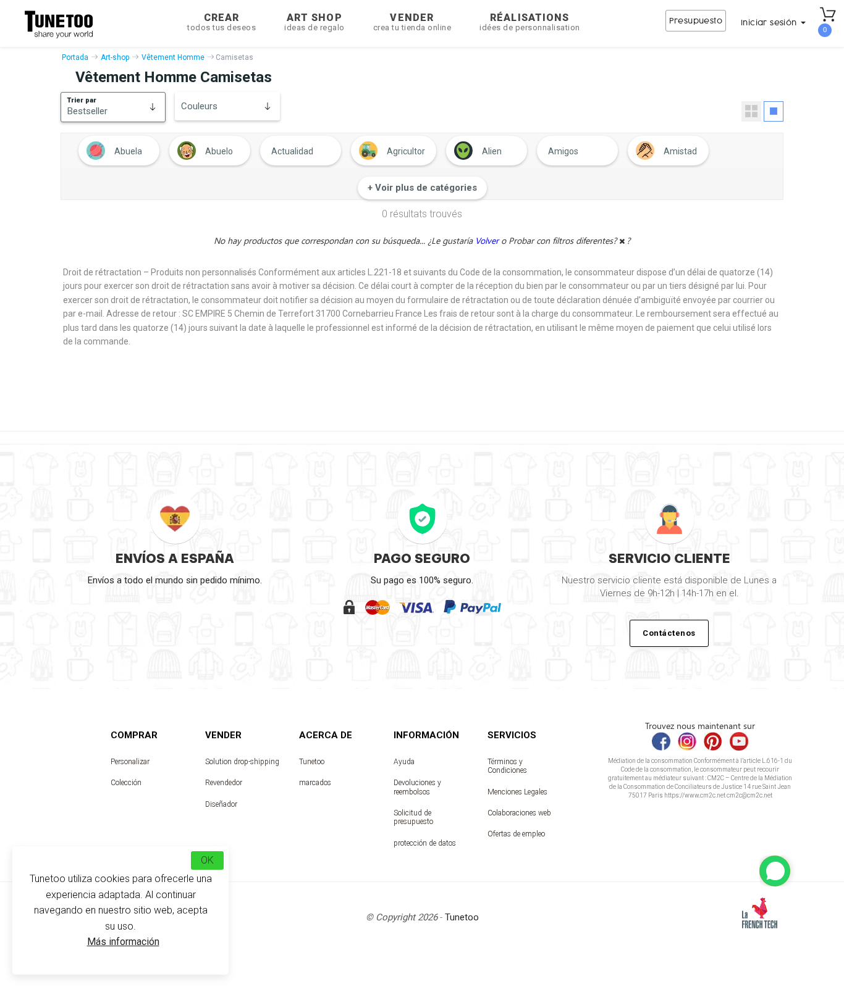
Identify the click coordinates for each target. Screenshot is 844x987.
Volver (488, 240)
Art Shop (314, 22)
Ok (207, 860)
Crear (221, 22)
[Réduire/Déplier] (774, 871)
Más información (123, 941)
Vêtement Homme (173, 57)
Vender (412, 22)
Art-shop (115, 57)
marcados (315, 782)
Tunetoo (311, 761)
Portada (75, 57)
